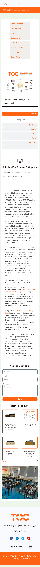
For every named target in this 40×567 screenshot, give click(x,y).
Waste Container (17, 48)
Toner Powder (16, 52)
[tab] (20, 114)
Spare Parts (15, 57)
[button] (30, 547)
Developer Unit (16, 38)
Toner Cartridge (17, 24)
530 (8, 462)
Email (4, 376)
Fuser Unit (15, 43)
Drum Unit (14, 33)
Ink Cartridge (16, 29)
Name (4, 368)
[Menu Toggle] (19, 4)
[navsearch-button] (35, 3)
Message (5, 384)
